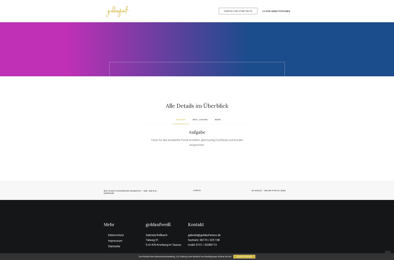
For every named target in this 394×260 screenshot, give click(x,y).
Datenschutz (116, 235)
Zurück (197, 190)
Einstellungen (244, 257)
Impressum (115, 241)
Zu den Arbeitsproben (276, 11)
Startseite (114, 246)
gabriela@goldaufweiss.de (204, 235)
